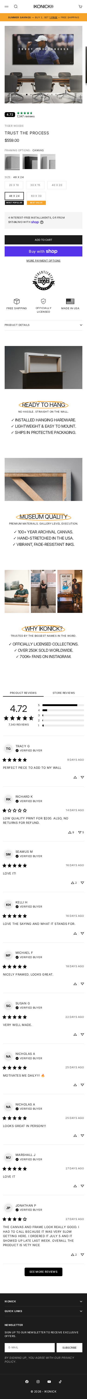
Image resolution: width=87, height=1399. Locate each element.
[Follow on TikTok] (60, 1382)
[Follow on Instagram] (38, 1382)
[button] (61, 705)
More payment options (43, 260)
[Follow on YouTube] (49, 1382)
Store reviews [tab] (64, 693)
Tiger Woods (14, 125)
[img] (29, 750)
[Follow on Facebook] (27, 1382)
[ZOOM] (80, 97)
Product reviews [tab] (23, 693)
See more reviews (43, 1271)
